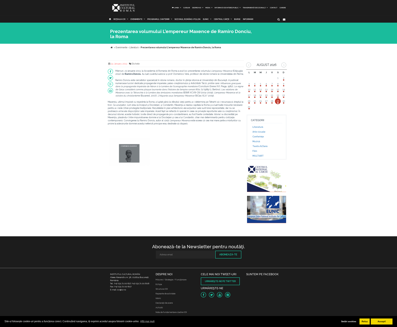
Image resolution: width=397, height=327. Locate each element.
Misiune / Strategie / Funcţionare (171, 279)
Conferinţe (258, 136)
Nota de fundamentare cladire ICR (171, 312)
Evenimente (136, 19)
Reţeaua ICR (119, 19)
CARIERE (282, 8)
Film (254, 151)
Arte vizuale (258, 132)
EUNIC (206, 19)
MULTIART (258, 156)
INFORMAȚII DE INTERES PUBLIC (226, 8)
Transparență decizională (254, 8)
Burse (237, 19)
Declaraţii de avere (164, 303)
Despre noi (196, 8)
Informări (248, 19)
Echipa (159, 284)
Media (207, 8)
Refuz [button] (365, 321)
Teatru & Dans (260, 146)
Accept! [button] (382, 321)
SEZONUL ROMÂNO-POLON (187, 19)
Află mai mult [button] (147, 321)
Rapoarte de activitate (165, 293)
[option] (129, 152)
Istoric (158, 298)
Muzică (256, 141)
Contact (273, 8)
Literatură (257, 127)
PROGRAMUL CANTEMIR (158, 19)
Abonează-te (228, 254)
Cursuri (186, 8)
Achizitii (159, 307)
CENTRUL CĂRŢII (221, 19)
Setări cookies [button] (348, 321)
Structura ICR (162, 289)
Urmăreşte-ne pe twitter (220, 281)
